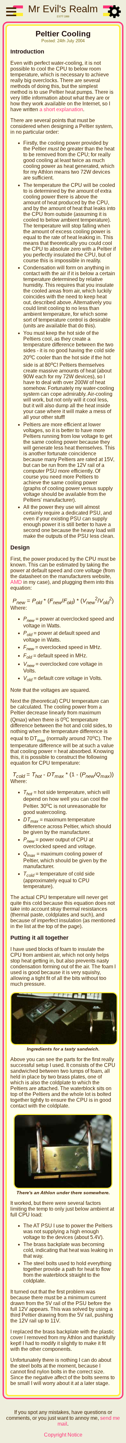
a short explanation (61, 109)
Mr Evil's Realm (63, 9)
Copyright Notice (63, 1435)
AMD (16, 582)
